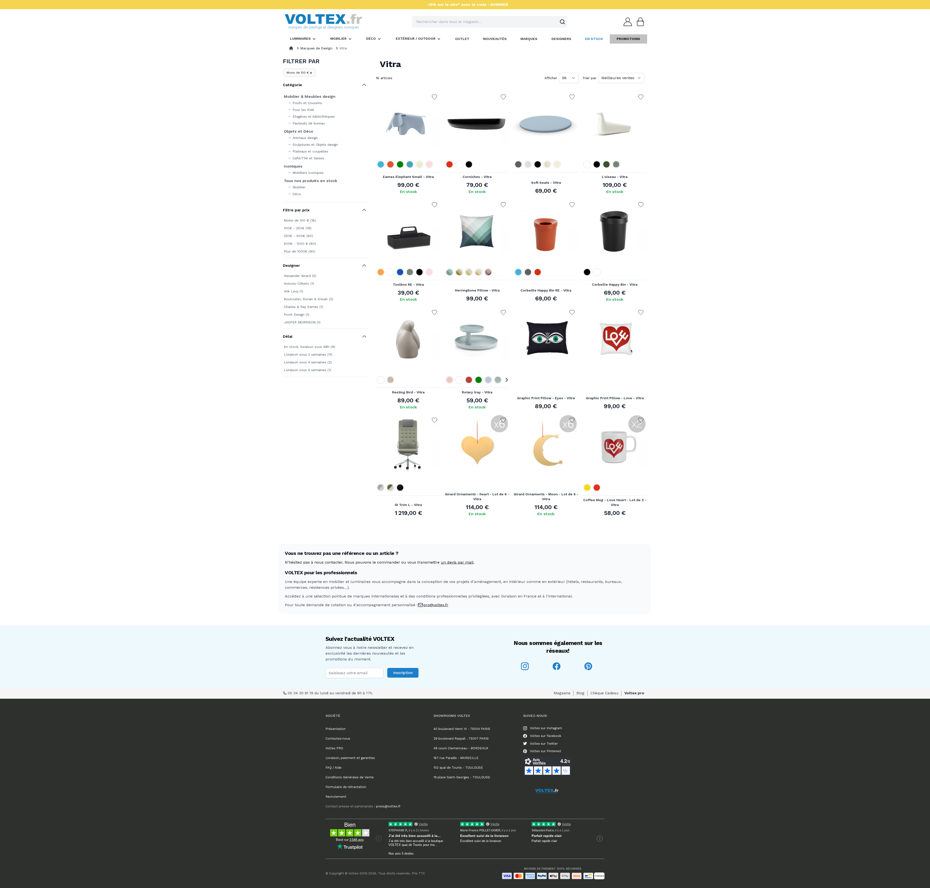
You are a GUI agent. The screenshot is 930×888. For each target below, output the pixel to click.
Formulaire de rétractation (346, 787)
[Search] (562, 22)
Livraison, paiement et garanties (350, 758)
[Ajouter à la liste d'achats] (434, 97)
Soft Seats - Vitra (546, 182)
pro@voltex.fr (435, 605)
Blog (580, 693)
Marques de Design (316, 48)
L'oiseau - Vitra (615, 177)
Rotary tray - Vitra (477, 392)
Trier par (589, 78)
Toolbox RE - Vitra (408, 284)
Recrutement (336, 796)
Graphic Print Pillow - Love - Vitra (615, 398)
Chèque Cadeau (604, 693)
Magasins (562, 693)
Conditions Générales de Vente (350, 777)
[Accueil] (291, 48)
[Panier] (639, 22)
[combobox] (489, 22)
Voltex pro (634, 693)
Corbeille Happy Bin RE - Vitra (545, 290)
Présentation (336, 729)
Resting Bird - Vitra (408, 392)
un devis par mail (457, 562)
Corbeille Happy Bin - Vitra (614, 284)
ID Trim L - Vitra (408, 505)
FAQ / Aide (333, 767)
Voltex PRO (334, 748)
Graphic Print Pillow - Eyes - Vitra (546, 398)
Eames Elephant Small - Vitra (408, 177)
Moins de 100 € (298, 72)
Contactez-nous (338, 738)
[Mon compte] (626, 22)
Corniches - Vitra (477, 177)
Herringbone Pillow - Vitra (477, 290)
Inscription (403, 672)
